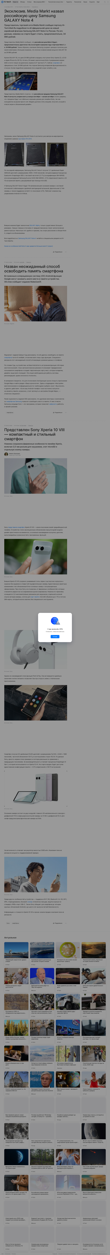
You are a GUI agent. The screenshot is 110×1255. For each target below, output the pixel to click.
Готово (55, 636)
